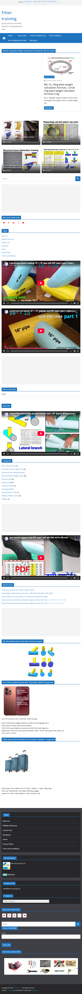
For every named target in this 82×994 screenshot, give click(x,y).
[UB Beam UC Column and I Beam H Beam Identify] (21, 131)
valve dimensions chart (17, 40)
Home (10, 36)
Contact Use (6, 242)
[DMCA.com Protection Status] (9, 875)
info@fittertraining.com (11, 889)
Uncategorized (49, 77)
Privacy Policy (6, 252)
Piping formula (6, 479)
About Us (5, 236)
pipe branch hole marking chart (12, 472)
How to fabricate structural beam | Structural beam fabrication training (20, 166)
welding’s (33, 40)
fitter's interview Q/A (8, 466)
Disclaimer (5, 246)
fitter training (58, 80)
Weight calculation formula (10, 496)
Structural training (7, 486)
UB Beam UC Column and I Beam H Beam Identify (40, 2)
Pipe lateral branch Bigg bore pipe (12, 476)
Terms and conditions (9, 256)
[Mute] (75, 303)
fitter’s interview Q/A (38, 36)
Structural (22, 36)
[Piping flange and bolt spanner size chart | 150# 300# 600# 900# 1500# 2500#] (61, 131)
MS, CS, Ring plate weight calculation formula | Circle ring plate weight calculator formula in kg (59, 89)
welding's (5, 499)
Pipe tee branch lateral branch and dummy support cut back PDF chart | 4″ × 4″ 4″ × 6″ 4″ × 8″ (33, 603)
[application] (41, 283)
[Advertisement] (41, 198)
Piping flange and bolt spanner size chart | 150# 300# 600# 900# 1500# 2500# (59, 138)
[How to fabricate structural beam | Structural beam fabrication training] (21, 159)
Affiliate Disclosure (8, 239)
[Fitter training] (4, 38)
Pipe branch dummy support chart (13, 469)
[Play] (4, 303)
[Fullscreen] (78, 303)
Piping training (55, 36)
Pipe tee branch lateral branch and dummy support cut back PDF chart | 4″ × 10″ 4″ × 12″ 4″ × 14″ (60, 165)
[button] (13, 35)
